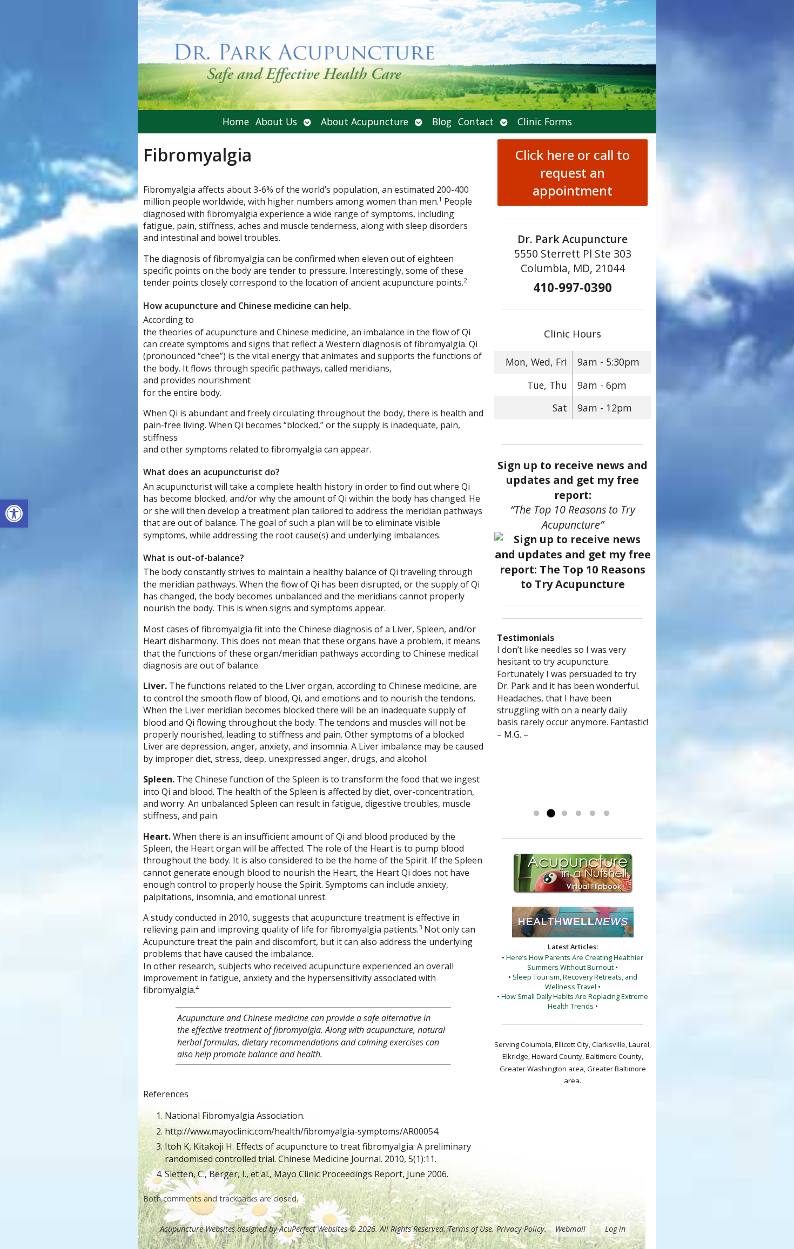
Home (236, 121)
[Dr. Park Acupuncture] (397, 55)
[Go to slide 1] (536, 813)
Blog (442, 121)
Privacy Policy (520, 1229)
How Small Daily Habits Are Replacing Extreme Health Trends (574, 1001)
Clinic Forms (544, 121)
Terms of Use (470, 1229)
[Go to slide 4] (578, 813)
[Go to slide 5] (592, 813)
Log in (615, 1229)
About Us (276, 121)
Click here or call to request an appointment (572, 172)
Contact (476, 121)
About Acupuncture (364, 121)
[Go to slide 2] (550, 813)
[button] (14, 513)
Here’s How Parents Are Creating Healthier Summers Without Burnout (574, 962)
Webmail (570, 1229)
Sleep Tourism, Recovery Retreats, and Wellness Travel (575, 981)
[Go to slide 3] (564, 813)
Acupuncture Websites (197, 1229)
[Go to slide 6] (606, 813)
